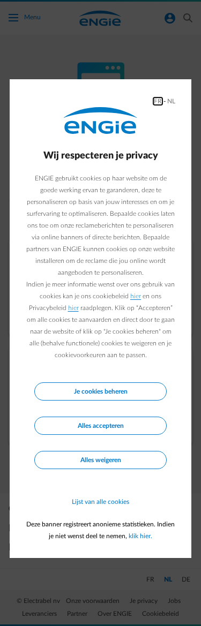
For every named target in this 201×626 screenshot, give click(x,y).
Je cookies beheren (101, 391)
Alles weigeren (100, 460)
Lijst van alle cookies (100, 502)
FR (158, 101)
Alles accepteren (101, 426)
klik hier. (140, 536)
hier (135, 296)
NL (171, 101)
